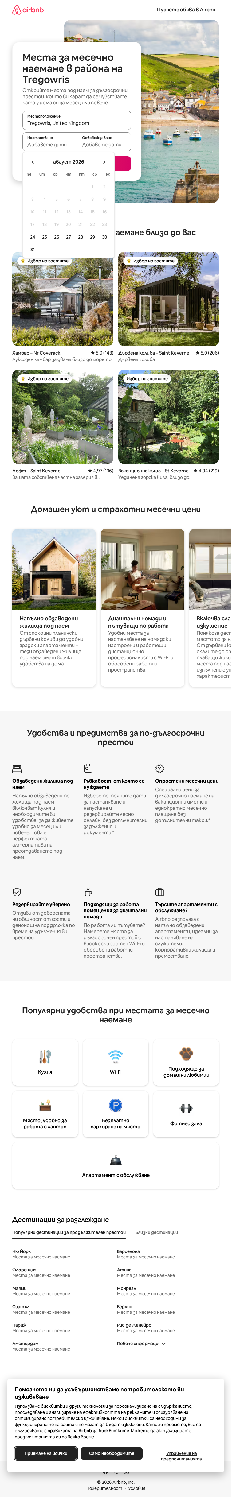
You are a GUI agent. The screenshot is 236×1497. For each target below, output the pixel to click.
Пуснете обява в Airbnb (186, 9)
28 (80, 237)
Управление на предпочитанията (181, 1456)
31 (32, 249)
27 (68, 237)
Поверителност (104, 1488)
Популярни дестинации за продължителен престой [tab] (69, 1232)
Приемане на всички (46, 1453)
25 (44, 237)
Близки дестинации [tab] (157, 1232)
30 (104, 237)
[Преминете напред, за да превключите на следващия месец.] (104, 162)
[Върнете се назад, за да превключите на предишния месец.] (33, 162)
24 (32, 237)
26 (56, 237)
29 (92, 237)
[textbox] (49, 144)
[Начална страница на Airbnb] (28, 9)
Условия (136, 1488)
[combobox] (76, 123)
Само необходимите (111, 1453)
